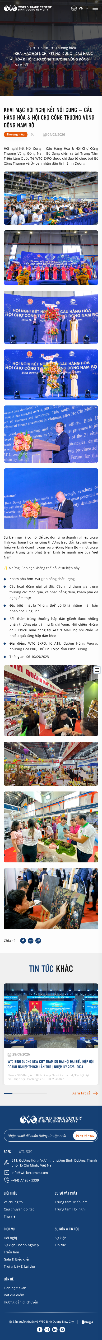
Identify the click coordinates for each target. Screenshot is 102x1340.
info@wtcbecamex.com (29, 1172)
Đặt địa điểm (14, 1295)
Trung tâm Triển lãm (71, 1202)
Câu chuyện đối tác (19, 1209)
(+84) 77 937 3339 (25, 1180)
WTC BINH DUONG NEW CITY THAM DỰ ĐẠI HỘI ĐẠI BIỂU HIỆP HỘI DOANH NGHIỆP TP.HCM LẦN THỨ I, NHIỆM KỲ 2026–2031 (50, 1064)
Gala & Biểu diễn (17, 1259)
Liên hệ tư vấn (15, 1288)
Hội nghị (10, 1238)
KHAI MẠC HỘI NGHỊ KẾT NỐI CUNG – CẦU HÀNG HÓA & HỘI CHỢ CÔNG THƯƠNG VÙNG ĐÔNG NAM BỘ (54, 59)
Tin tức (60, 1245)
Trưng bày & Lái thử (19, 1266)
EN (77, 14)
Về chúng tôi (13, 1202)
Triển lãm (11, 1252)
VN (81, 8)
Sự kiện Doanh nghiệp (21, 1245)
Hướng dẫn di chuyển (21, 1302)
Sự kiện (60, 1238)
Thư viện (11, 1216)
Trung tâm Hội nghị (70, 1209)
